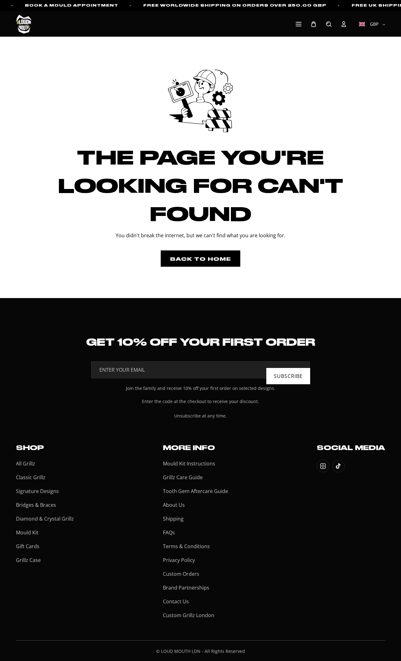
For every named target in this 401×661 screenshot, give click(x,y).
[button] (298, 24)
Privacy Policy (179, 560)
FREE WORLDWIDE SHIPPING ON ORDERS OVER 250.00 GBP (234, 5)
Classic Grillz (30, 477)
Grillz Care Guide (183, 477)
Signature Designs (37, 491)
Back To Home (200, 258)
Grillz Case (28, 560)
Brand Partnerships (186, 587)
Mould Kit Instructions (189, 463)
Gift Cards (27, 546)
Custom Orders (181, 573)
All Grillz (25, 463)
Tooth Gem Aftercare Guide (195, 491)
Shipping (173, 518)
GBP (373, 24)
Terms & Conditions (186, 546)
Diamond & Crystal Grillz (45, 518)
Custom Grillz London (188, 615)
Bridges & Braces (36, 504)
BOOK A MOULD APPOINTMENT (71, 5)
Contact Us (176, 601)
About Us (174, 504)
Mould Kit (27, 532)
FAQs (169, 532)
